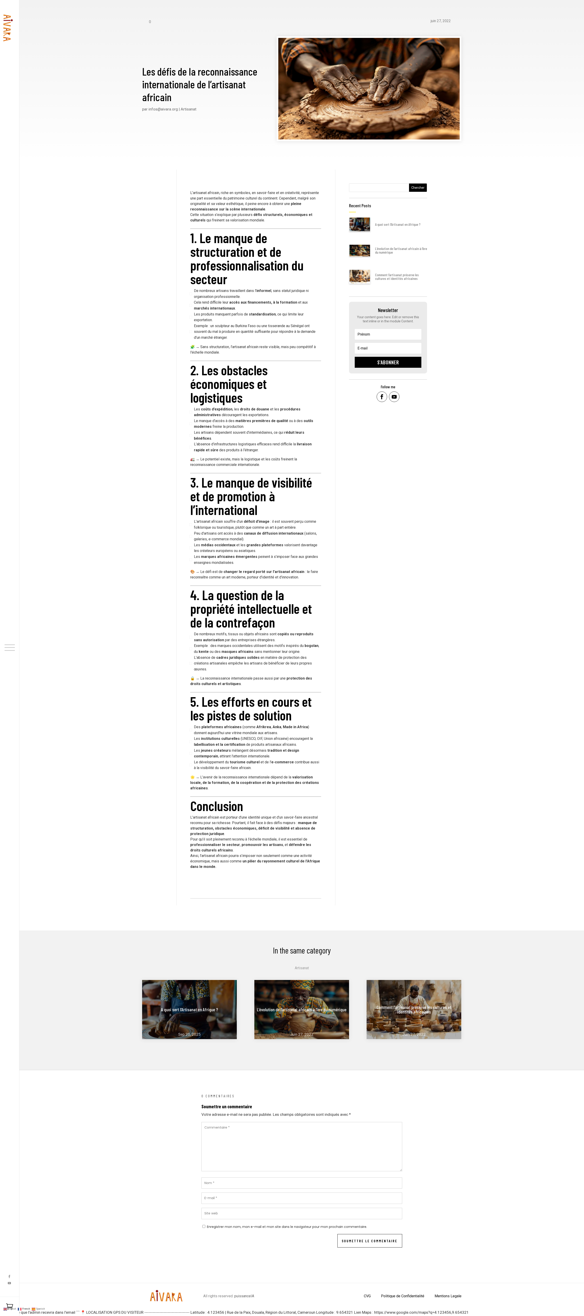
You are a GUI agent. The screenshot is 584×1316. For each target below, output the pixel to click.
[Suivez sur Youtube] (9, 1283)
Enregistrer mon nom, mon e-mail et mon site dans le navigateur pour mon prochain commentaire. (287, 1226)
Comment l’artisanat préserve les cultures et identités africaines (397, 277)
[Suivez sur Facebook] (9, 1276)
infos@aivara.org (163, 109)
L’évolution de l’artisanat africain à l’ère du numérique (401, 250)
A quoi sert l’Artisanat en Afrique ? (397, 224)
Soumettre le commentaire (369, 1241)
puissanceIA (244, 1296)
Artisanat (188, 109)
